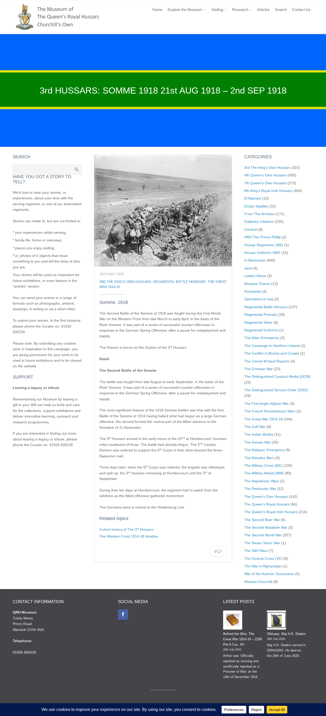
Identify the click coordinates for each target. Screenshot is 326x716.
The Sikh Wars (256, 551)
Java (248, 268)
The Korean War (257, 442)
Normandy (252, 291)
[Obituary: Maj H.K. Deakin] (276, 620)
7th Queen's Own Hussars (265, 183)
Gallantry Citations (259, 221)
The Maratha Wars (259, 458)
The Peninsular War (260, 489)
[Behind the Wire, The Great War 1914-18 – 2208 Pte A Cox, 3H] (232, 620)
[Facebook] (123, 614)
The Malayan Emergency (264, 450)
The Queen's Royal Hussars (267, 504)
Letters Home (255, 276)
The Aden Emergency (261, 338)
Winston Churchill (258, 582)
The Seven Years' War (262, 543)
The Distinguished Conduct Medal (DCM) (277, 376)
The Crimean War (258, 369)
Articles (263, 9)
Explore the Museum (185, 9)
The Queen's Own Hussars (266, 496)
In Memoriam (255, 260)
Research (240, 9)
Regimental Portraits (260, 315)
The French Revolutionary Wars (269, 411)
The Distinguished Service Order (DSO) (276, 390)
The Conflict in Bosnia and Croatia (271, 353)
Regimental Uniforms (261, 330)
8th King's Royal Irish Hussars (268, 191)
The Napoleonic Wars (261, 481)
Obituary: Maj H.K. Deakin (286, 634)
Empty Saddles (256, 206)
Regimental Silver (258, 322)
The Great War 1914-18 (263, 419)
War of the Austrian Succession (269, 574)
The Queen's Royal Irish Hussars (270, 512)
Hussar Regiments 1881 (263, 245)
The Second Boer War (262, 520)
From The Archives (259, 214)
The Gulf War (255, 427)
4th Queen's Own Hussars (265, 175)
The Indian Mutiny (258, 434)
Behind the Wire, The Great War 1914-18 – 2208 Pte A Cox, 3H (242, 639)
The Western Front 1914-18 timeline (128, 536)
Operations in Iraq (258, 299)
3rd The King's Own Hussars (125, 282)
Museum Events (257, 284)
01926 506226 (24, 652)
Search (281, 9)
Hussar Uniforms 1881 (262, 253)
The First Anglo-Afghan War (266, 403)
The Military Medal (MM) (264, 473)
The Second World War (263, 535)
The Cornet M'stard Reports (266, 361)
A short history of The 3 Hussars (126, 529)
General (250, 229)
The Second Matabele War (265, 527)
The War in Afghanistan (263, 566)
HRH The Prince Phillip (262, 237)
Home (157, 9)
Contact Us (301, 9)
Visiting (217, 9)
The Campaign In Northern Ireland (272, 346)
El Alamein (252, 198)
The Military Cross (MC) (263, 465)
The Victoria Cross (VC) (263, 558)
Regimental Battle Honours (179, 282)
